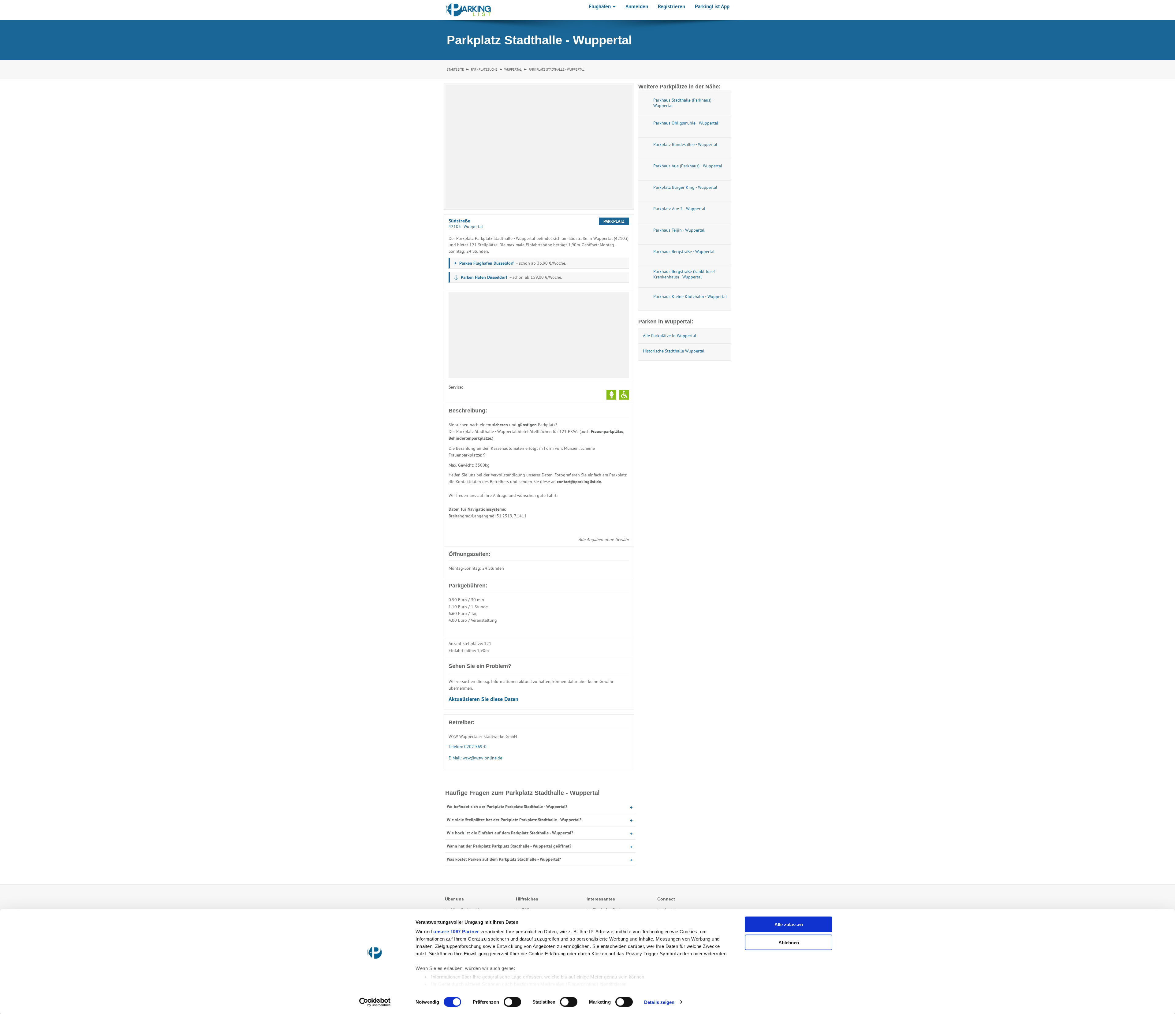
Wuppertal (513, 69)
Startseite (455, 69)
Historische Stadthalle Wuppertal (673, 351)
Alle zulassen (788, 924)
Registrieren (671, 6)
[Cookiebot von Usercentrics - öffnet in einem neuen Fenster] (375, 1002)
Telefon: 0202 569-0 (468, 746)
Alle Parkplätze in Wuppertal (669, 335)
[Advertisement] (539, 335)
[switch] (512, 1002)
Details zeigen (659, 1002)
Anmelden (636, 6)
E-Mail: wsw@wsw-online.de (475, 758)
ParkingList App (712, 6)
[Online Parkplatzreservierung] (468, 10)
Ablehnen (788, 942)
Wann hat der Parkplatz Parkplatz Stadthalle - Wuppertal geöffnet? (509, 846)
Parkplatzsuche (484, 69)
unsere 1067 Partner (456, 931)
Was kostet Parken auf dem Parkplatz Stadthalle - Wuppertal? (504, 859)
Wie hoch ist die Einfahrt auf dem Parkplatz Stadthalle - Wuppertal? (510, 833)
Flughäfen (600, 6)
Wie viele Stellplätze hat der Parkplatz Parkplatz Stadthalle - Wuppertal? (514, 819)
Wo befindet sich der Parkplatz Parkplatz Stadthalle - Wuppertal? (507, 806)
